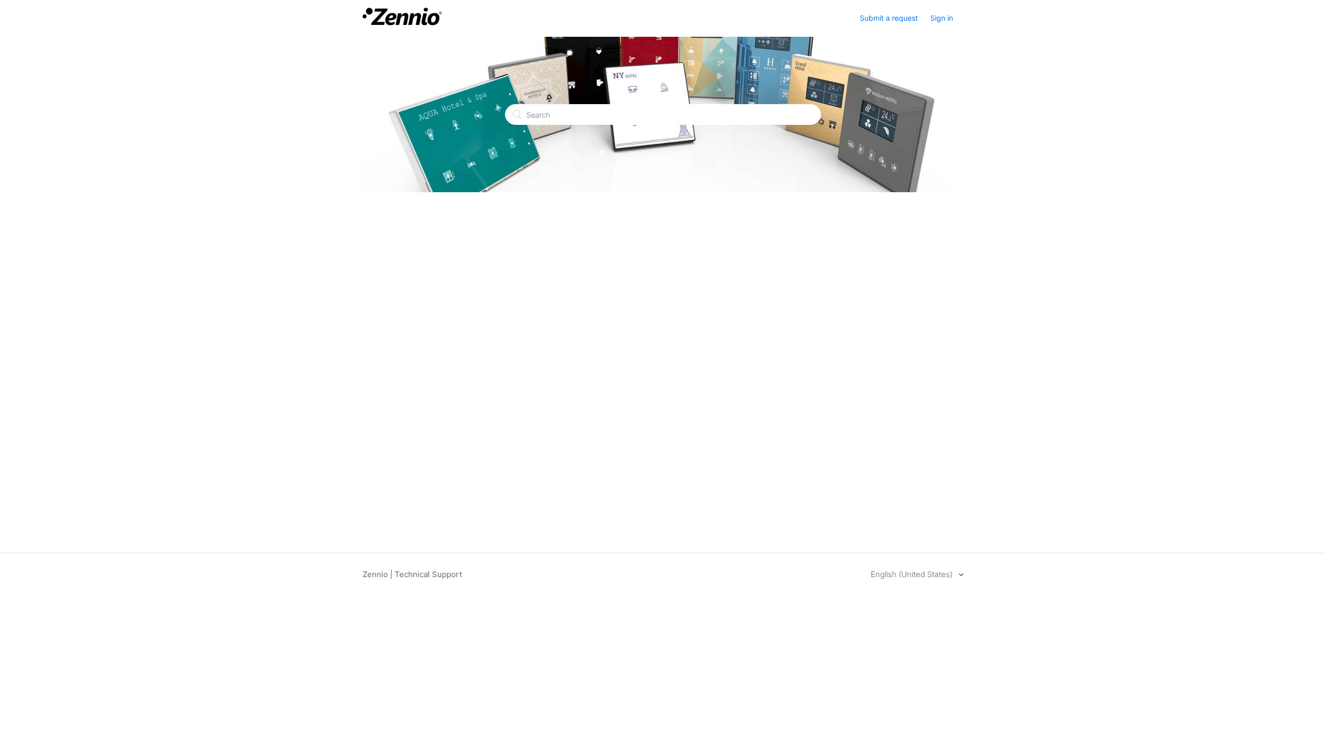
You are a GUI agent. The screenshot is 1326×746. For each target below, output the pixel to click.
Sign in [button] (941, 17)
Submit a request (889, 17)
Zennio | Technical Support (412, 574)
